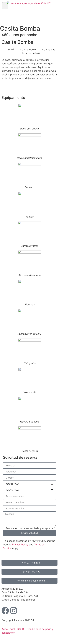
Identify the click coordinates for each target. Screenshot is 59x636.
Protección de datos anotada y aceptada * (30, 528)
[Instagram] (13, 610)
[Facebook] (5, 610)
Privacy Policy (20, 544)
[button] (5, 5)
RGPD (20, 629)
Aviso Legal (8, 629)
